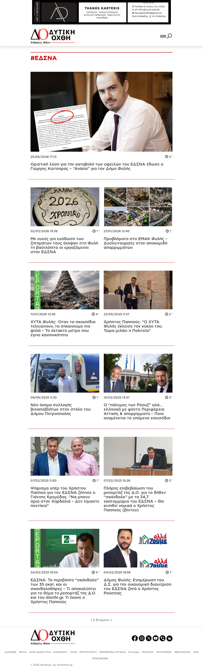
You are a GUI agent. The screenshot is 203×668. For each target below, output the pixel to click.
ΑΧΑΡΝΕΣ (10, 652)
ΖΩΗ (196, 652)
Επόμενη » (104, 620)
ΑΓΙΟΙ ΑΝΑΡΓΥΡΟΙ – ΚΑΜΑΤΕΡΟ (48, 652)
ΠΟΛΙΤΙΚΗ (147, 652)
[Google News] (169, 638)
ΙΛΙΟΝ (73, 652)
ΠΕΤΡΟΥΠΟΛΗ (88, 652)
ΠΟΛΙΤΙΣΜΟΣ (163, 652)
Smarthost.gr (65, 664)
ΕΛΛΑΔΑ (133, 652)
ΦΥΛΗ (22, 652)
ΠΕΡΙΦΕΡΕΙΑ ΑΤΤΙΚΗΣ (113, 652)
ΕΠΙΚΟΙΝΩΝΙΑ (100, 658)
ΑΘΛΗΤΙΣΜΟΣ (182, 652)
